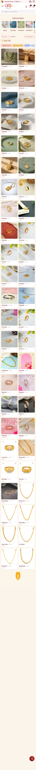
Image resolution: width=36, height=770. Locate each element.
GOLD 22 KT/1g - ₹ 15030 (11, 1)
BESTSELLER (7, 45)
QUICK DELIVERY (19, 45)
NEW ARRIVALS (30, 45)
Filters (5, 36)
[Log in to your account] (26, 6)
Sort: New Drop (29, 36)
